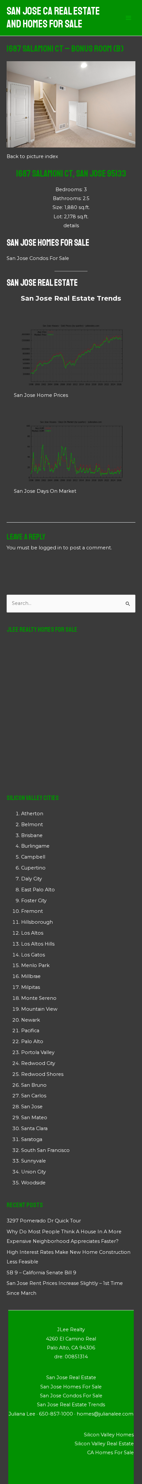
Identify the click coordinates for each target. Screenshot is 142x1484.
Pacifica (30, 1031)
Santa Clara (34, 1128)
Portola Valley (37, 1052)
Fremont (32, 911)
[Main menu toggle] (128, 18)
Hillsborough (37, 922)
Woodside (33, 1183)
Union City (33, 1172)
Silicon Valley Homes (109, 1435)
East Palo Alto (38, 890)
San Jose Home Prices (41, 395)
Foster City (34, 901)
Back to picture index (32, 156)
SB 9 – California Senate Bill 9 (41, 1273)
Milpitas (30, 987)
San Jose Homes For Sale (48, 242)
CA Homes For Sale (110, 1453)
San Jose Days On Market (45, 491)
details (71, 226)
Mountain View (39, 1009)
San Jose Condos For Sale (38, 258)
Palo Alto (32, 1041)
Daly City (31, 879)
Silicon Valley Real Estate (104, 1444)
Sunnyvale (33, 1161)
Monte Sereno (38, 998)
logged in (50, 548)
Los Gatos (33, 955)
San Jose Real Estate (42, 282)
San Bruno (34, 1085)
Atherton (32, 814)
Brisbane (32, 835)
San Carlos (33, 1096)
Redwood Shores (42, 1074)
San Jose (32, 1107)
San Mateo (34, 1118)
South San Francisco (45, 1150)
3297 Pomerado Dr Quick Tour (44, 1221)
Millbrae (31, 976)
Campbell (33, 857)
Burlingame (35, 846)
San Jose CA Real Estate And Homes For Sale (53, 18)
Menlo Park (35, 965)
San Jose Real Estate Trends (71, 298)
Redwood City (38, 1063)
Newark (30, 1020)
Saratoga (31, 1139)
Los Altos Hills (37, 944)
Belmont (32, 824)
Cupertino (33, 868)
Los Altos (32, 933)
